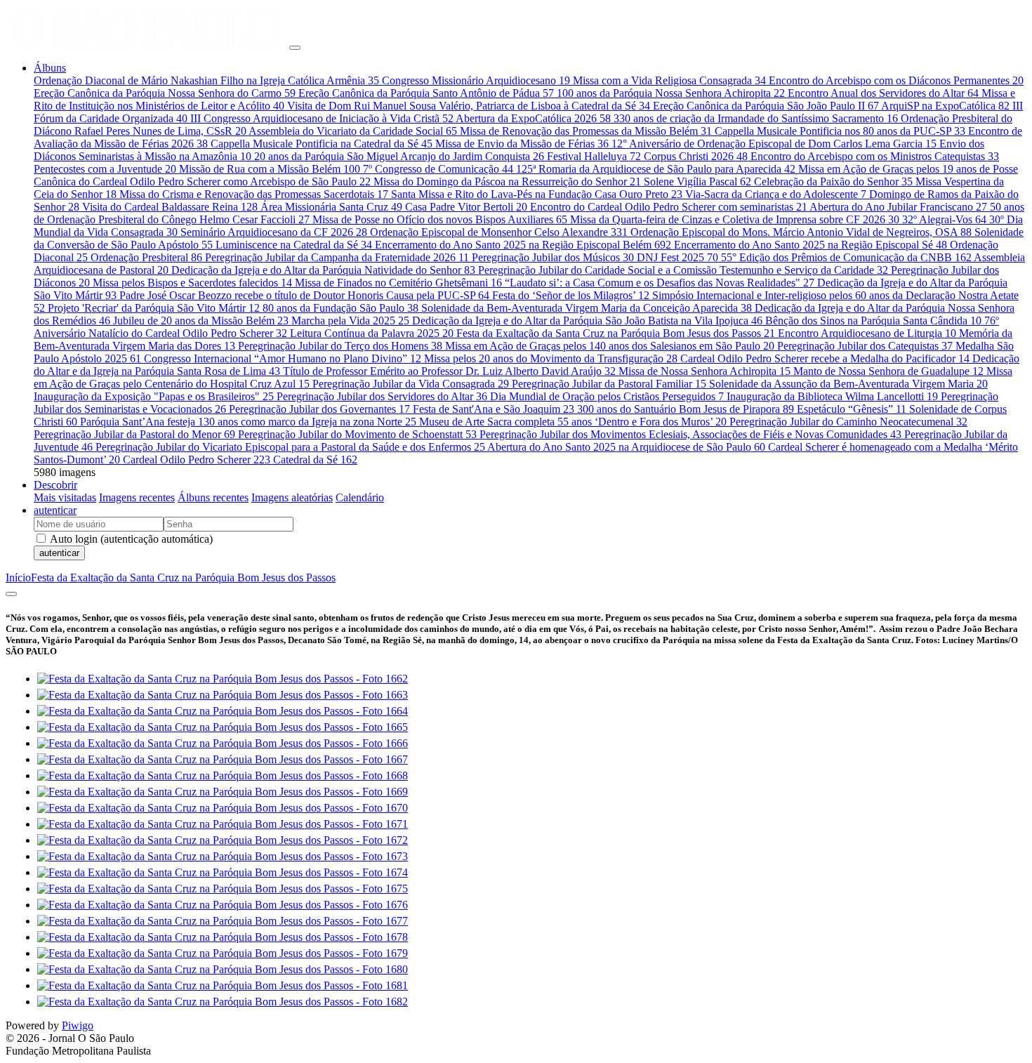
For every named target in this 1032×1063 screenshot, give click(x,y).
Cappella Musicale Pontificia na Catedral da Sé (321, 144)
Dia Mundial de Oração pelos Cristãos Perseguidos (607, 396)
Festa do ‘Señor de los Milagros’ (570, 295)
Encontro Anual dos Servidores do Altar (883, 93)
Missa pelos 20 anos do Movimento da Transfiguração (550, 358)
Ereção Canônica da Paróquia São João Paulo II (766, 106)
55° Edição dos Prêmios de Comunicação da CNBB (846, 257)
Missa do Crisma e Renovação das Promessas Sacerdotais (253, 194)
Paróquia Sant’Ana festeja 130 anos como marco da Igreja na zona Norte (248, 422)
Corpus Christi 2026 (696, 156)
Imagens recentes (137, 497)
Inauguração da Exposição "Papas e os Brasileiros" (154, 396)
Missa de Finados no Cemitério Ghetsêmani (398, 283)
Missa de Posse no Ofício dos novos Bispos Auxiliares (439, 219)
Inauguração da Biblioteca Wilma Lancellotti (832, 396)
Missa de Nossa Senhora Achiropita (704, 371)
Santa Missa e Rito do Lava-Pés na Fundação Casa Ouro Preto (536, 194)
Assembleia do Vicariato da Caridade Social (353, 131)
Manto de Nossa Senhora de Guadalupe (888, 371)
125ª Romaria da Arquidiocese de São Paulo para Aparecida (655, 169)
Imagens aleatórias (292, 497)
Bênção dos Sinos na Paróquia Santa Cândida (873, 320)
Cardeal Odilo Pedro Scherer (196, 460)
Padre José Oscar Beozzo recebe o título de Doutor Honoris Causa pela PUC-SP (304, 295)
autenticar (55, 510)
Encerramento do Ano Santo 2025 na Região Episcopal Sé (810, 245)
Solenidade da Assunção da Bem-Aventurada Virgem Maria (848, 384)
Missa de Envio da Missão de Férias (522, 144)
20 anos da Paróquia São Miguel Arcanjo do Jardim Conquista (399, 156)
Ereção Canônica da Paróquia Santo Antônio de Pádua (426, 93)
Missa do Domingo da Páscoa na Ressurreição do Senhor (507, 181)
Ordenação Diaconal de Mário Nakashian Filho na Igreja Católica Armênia (206, 80)
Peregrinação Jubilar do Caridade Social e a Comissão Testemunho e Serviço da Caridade (683, 270)
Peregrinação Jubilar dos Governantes (319, 409)
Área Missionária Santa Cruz (331, 207)
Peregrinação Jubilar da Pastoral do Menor (134, 434)
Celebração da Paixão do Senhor (833, 181)
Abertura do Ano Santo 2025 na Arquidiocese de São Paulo (626, 447)
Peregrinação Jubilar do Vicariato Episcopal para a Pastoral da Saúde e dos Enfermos (290, 447)
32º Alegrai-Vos (944, 219)
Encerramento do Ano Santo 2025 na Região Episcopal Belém (523, 245)
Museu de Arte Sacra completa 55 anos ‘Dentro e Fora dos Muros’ (573, 422)
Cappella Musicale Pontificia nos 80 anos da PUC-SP (840, 131)
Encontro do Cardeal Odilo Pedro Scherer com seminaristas (668, 207)
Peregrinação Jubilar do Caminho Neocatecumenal (848, 422)
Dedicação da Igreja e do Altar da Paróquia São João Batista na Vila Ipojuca (587, 320)
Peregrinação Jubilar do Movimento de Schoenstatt (357, 434)
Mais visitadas (65, 497)
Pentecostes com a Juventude (105, 169)
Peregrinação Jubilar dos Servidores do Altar (382, 396)
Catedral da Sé (315, 460)
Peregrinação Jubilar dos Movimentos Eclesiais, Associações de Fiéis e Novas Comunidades (690, 434)
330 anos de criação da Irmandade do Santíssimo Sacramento (756, 118)
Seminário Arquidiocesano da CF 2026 (273, 232)
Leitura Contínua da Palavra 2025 (372, 333)
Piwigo (77, 1025)
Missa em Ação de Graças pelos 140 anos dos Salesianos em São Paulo (609, 346)
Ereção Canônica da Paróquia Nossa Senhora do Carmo (165, 93)
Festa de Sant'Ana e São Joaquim (493, 409)
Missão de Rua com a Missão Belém (269, 169)
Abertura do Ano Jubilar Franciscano (898, 207)
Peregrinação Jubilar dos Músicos (553, 257)
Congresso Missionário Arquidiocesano (476, 80)
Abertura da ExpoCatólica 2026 (533, 118)
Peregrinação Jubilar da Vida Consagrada (410, 384)
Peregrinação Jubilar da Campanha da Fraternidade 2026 (337, 257)
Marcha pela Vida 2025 (350, 320)
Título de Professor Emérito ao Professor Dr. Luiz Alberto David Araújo (449, 371)
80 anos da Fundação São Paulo (340, 308)
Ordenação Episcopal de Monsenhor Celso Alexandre (499, 232)
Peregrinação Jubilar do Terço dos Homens (340, 346)
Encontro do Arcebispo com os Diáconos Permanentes (896, 80)
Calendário (360, 497)
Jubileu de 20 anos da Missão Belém (201, 320)
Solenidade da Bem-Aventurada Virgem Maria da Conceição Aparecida (586, 308)
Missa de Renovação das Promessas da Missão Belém (586, 131)
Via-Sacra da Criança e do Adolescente (775, 194)
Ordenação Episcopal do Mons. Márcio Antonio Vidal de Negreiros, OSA (801, 232)
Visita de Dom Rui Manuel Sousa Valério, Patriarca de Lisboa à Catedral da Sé (468, 106)
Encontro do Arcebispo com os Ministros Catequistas (874, 156)
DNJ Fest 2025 (677, 257)
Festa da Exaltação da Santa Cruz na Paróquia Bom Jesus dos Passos (615, 333)
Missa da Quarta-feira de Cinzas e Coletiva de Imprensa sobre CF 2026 (734, 219)
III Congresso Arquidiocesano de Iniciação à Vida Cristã (322, 118)
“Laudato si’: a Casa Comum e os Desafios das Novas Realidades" (659, 283)
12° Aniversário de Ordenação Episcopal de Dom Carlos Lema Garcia (774, 144)
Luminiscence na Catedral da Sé (294, 245)
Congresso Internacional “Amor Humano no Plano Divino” (282, 358)
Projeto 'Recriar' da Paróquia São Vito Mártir (154, 308)
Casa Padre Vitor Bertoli (466, 207)
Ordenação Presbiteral (146, 257)
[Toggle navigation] (294, 48)
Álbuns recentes (213, 497)
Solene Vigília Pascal (697, 181)
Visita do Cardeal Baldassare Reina (170, 207)
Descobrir (55, 485)
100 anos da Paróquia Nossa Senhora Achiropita (671, 93)
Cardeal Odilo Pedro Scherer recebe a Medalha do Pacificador (825, 358)
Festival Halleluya (594, 156)
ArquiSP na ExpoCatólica (945, 106)
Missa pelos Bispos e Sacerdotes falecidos (192, 283)
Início (18, 577)
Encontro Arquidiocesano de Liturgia (867, 333)
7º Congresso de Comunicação (438, 169)
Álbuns (50, 68)
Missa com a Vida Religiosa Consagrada (669, 80)
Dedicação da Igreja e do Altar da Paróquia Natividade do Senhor (323, 270)
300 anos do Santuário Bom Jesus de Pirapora (685, 409)
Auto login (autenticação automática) (130, 539)
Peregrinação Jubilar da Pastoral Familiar (609, 384)
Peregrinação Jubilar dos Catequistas (865, 346)
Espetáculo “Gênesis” (851, 409)
